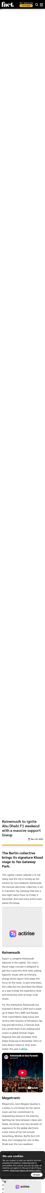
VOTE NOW (26, 6)
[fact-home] (8, 4)
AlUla (24, 1048)
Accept (36, 1174)
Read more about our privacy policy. (25, 1170)
